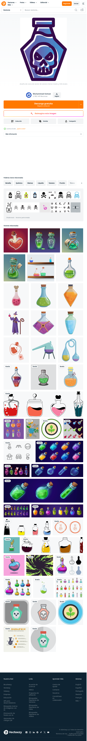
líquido (41, 183)
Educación (7, 698)
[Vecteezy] (3, 3)
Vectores (11, 2)
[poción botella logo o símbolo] (43, 377)
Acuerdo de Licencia (32, 685)
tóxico (72, 183)
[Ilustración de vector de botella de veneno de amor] (14, 565)
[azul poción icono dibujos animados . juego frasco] (70, 323)
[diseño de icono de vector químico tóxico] (51, 429)
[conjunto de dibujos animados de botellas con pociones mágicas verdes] (43, 491)
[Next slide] (78, 183)
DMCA (30, 690)
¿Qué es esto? (21, 129)
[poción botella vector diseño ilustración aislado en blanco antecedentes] (69, 588)
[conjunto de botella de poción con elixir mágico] (14, 429)
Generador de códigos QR (9, 719)
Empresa (7, 694)
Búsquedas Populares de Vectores (33, 700)
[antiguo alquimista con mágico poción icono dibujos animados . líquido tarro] (16, 323)
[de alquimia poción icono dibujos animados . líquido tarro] (70, 295)
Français (77, 698)
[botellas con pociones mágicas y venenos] (57, 510)
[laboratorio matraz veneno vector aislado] (43, 588)
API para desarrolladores (10, 702)
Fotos (22, 2)
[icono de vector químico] (68, 527)
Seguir (57, 96)
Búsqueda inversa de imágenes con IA (10, 708)
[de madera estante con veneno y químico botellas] (40, 267)
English (77, 684)
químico (19, 183)
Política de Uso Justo (73, 737)
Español (77, 688)
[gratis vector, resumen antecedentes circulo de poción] (39, 565)
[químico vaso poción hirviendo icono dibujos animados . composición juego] (70, 350)
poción (62, 183)
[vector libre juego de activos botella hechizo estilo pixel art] (73, 429)
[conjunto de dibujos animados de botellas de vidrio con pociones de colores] (59, 451)
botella (8, 183)
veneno (52, 183)
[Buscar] (76, 10)
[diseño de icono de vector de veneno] (16, 612)
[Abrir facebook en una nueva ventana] (26, 733)
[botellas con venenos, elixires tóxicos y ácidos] (17, 510)
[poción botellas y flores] (33, 429)
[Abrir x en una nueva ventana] (45, 733)
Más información (11, 134)
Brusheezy (8, 684)
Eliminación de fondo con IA (9, 714)
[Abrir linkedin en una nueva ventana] (34, 733)
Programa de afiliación (33, 694)
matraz (30, 183)
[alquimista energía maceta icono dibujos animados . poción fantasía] (43, 350)
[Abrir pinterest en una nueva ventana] (37, 733)
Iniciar (76, 4)
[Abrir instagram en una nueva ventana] (30, 733)
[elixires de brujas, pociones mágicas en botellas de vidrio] (17, 470)
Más (9, 5)
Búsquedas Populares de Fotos (33, 707)
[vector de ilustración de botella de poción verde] (12, 545)
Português (78, 691)
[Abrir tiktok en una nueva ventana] (41, 733)
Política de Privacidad (74, 735)
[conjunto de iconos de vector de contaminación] (19, 451)
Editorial (43, 2)
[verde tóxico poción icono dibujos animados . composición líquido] (43, 295)
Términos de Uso (76, 734)
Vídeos (32, 2)
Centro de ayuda (55, 685)
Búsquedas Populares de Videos (33, 714)
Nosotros (54, 693)
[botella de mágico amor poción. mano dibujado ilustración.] (16, 350)
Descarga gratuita (43, 104)
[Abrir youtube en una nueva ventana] (48, 733)
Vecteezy (7, 688)
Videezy (6, 691)
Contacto (54, 690)
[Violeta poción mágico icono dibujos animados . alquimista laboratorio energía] (43, 323)
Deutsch (77, 694)
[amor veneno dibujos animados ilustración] (16, 240)
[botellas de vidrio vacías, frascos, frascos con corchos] (57, 470)
